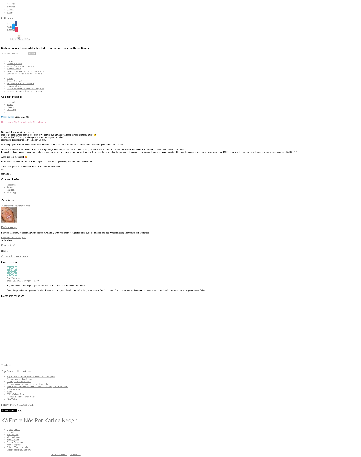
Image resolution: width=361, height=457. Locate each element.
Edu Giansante (13, 278)
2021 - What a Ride (15, 394)
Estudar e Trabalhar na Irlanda (24, 74)
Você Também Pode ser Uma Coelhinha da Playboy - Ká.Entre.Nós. (37, 386)
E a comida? (8, 245)
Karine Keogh (9, 227)
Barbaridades (12, 434)
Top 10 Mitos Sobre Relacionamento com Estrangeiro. (31, 376)
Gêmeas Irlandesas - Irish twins (21, 396)
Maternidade (14, 69)
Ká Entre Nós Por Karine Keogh (39, 420)
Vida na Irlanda (13, 437)
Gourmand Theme (59, 454)
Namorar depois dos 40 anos (19, 379)
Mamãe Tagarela (14, 444)
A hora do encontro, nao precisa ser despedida (27, 384)
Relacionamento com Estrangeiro (25, 71)
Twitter (4, 206)
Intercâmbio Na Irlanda (20, 66)
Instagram (21, 237)
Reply (36, 281)
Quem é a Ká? (14, 63)
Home (10, 61)
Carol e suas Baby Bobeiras (19, 450)
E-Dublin (11, 432)
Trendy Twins (13, 439)
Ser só (9, 391)
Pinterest (21, 206)
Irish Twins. (12, 399)
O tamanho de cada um (14, 256)
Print (28, 206)
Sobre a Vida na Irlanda (17, 447)
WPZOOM (75, 454)
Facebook (12, 206)
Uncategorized (7, 117)
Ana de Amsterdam (15, 442)
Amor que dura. (14, 389)
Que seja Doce (13, 429)
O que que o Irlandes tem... (19, 381)
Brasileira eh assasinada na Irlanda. (24, 122)
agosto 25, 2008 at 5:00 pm (19, 281)
